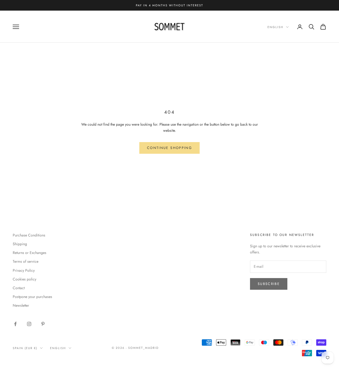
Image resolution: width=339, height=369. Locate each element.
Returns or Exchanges (29, 252)
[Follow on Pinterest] (43, 324)
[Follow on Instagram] (29, 324)
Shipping (20, 244)
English (275, 27)
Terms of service (25, 261)
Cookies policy (24, 279)
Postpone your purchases (32, 296)
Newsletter (21, 305)
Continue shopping (169, 147)
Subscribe (269, 283)
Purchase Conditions (29, 235)
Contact (19, 288)
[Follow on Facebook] (15, 324)
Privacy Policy (24, 270)
